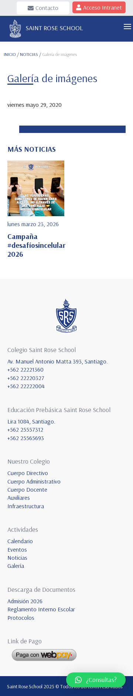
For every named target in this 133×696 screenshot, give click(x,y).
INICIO (10, 54)
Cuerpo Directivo (27, 473)
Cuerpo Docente (27, 489)
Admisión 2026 (24, 601)
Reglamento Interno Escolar (41, 609)
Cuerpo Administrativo (34, 481)
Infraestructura (25, 506)
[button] (96, 679)
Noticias (17, 557)
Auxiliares (18, 497)
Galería (15, 565)
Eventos (17, 549)
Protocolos (20, 617)
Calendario (20, 541)
